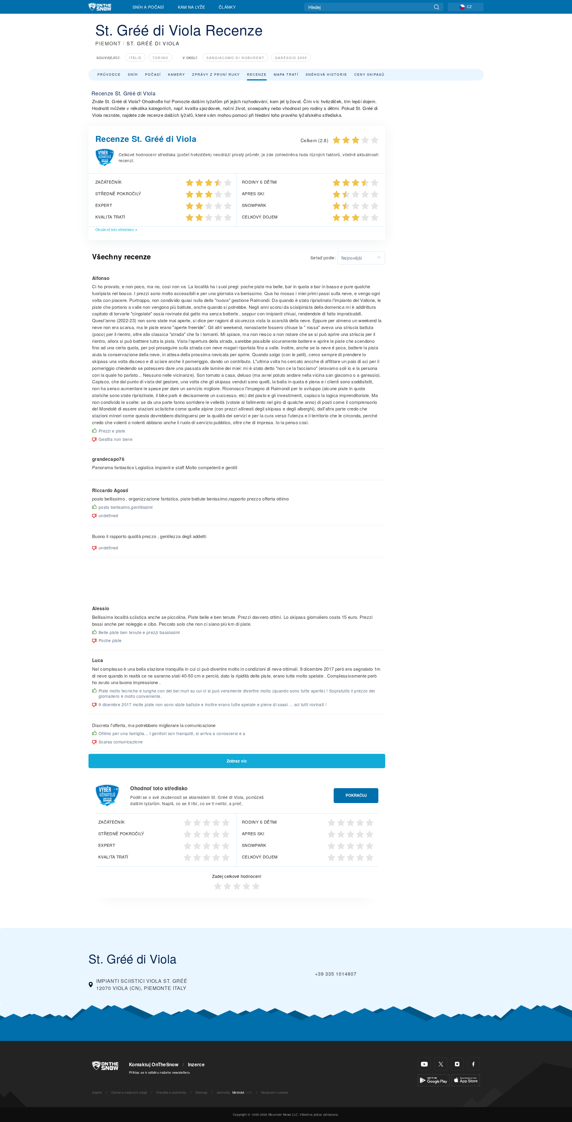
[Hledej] (436, 7)
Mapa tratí (286, 74)
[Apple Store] (466, 1079)
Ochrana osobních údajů (129, 1092)
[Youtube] (424, 1064)
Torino (160, 57)
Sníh (133, 74)
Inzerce (196, 1064)
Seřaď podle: (323, 258)
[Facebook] (473, 1064)
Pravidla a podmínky (171, 1092)
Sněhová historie (326, 74)
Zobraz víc (237, 761)
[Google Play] (434, 1079)
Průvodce (109, 74)
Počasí (153, 74)
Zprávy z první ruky (216, 74)
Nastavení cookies (274, 1092)
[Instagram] (457, 1064)
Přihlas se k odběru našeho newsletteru (159, 1072)
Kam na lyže (191, 7)
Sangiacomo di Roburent (235, 57)
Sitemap (201, 1092)
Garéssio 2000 (291, 57)
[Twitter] (440, 1064)
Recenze (257, 74)
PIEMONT (108, 43)
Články (227, 7)
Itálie (135, 57)
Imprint (97, 1092)
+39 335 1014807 (336, 973)
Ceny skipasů (369, 74)
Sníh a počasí (148, 7)
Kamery (176, 74)
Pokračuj (356, 795)
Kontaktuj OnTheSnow (153, 1064)
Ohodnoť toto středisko (114, 229)
